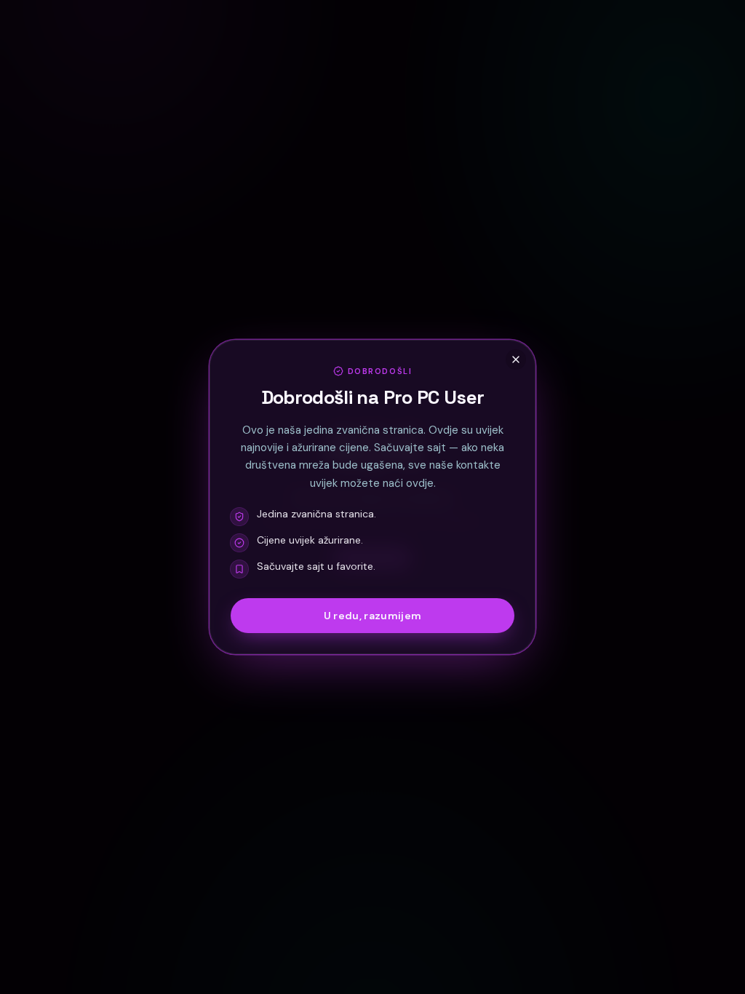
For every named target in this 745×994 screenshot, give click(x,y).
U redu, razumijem (373, 615)
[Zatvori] (516, 359)
